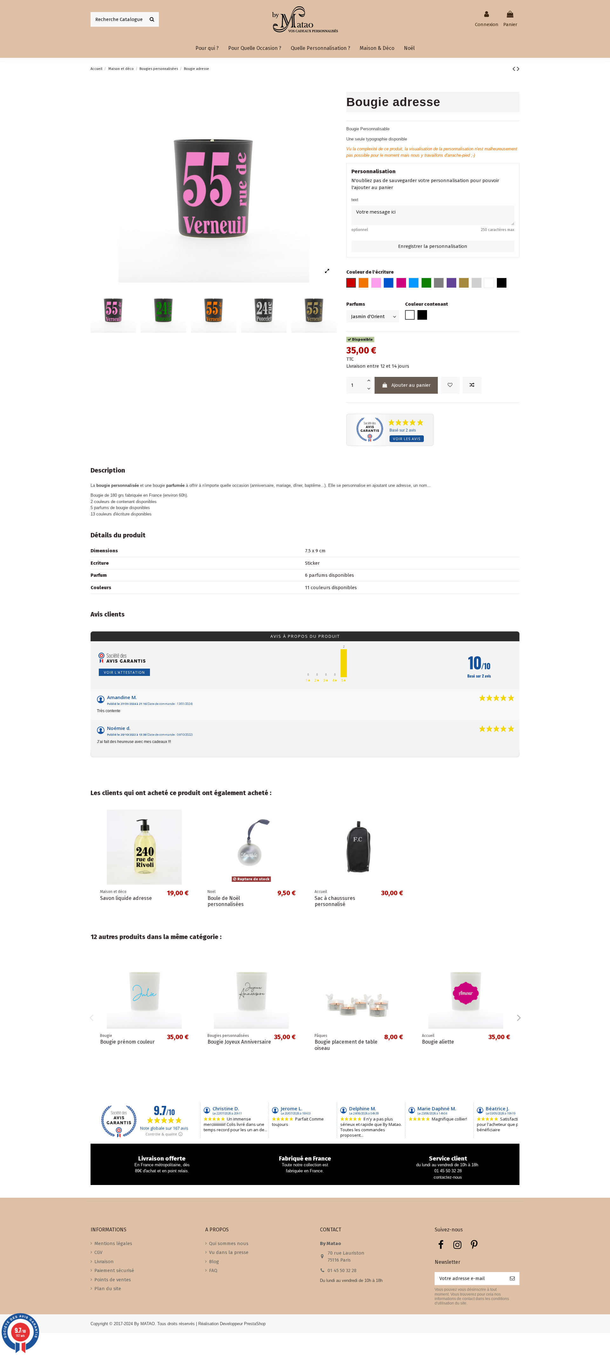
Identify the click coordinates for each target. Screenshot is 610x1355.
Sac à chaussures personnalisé (335, 901)
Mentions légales (113, 1243)
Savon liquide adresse (126, 898)
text (354, 199)
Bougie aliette (438, 1042)
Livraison (104, 1261)
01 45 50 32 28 (342, 1270)
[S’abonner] (512, 1278)
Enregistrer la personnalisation (432, 246)
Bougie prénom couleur (127, 1042)
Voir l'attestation (124, 672)
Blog (214, 1261)
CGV (98, 1252)
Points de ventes (112, 1280)
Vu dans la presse (228, 1252)
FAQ (213, 1270)
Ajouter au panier (410, 385)
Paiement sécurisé (114, 1270)
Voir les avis (406, 438)
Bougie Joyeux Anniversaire (239, 1042)
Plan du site (107, 1288)
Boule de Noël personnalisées (225, 901)
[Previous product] (514, 69)
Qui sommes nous (228, 1243)
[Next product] (518, 69)
